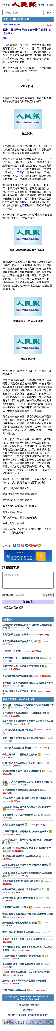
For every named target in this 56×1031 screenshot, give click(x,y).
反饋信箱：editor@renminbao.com (28, 1014)
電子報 (41, 5)
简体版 (50, 5)
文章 (27, 19)
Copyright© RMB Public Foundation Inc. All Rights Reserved (28, 997)
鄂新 (4, 38)
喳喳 (24, 205)
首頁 (5, 19)
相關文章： (9, 619)
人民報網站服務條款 (28, 1005)
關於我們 (28, 1009)
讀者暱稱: (7, 595)
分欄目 (13, 19)
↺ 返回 (6, 5)
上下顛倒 (19, 172)
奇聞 (20, 19)
